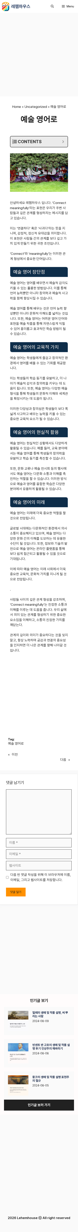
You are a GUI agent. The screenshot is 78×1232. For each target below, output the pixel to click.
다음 (63, 760)
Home (16, 107)
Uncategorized (35, 107)
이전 (15, 754)
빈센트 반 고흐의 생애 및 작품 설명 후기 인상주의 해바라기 (51, 1046)
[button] (52, 6)
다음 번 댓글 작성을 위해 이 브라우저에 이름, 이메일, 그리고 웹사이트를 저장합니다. (40, 877)
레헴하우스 (20, 6)
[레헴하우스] (5, 6)
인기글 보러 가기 (39, 1105)
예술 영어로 (16, 744)
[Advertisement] (39, 56)
